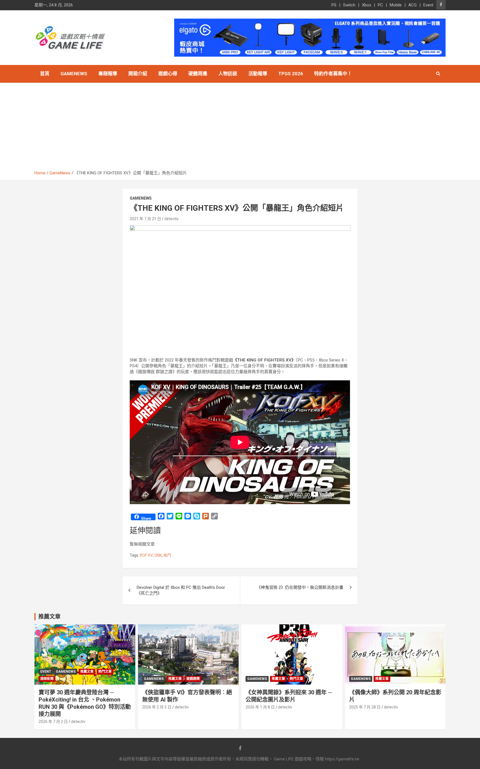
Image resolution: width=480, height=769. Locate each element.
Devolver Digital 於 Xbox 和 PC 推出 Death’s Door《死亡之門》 (181, 590)
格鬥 (167, 555)
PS (333, 4)
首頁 (44, 73)
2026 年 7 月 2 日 (53, 721)
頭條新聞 (47, 679)
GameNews (74, 73)
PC (380, 4)
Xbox (366, 4)
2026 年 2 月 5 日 (156, 707)
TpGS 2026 (290, 73)
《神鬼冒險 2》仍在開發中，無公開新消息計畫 (300, 587)
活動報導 (257, 73)
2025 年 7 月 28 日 (365, 707)
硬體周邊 (197, 73)
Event (428, 4)
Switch (349, 4)
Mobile (396, 4)
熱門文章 (105, 671)
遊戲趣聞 (193, 679)
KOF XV (146, 555)
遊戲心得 (167, 73)
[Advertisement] (240, 128)
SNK (158, 555)
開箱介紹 (137, 73)
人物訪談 (227, 73)
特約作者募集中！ (333, 73)
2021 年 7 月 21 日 (145, 219)
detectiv (171, 219)
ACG (412, 4)
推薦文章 (87, 671)
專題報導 (107, 73)
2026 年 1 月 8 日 (260, 707)
